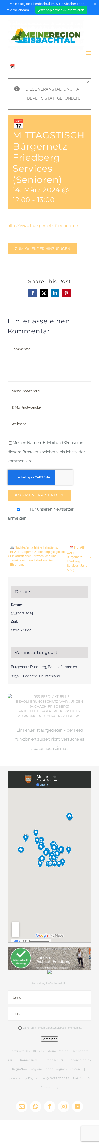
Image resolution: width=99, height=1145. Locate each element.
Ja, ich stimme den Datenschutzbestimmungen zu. (52, 1027)
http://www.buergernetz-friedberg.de (43, 225)
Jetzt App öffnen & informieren (61, 10)
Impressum (28, 1060)
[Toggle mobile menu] (88, 53)
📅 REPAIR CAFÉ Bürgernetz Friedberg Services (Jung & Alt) (77, 558)
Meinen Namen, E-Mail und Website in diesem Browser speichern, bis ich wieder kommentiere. (46, 451)
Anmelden (49, 1039)
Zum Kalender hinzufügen (42, 249)
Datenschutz (54, 1060)
